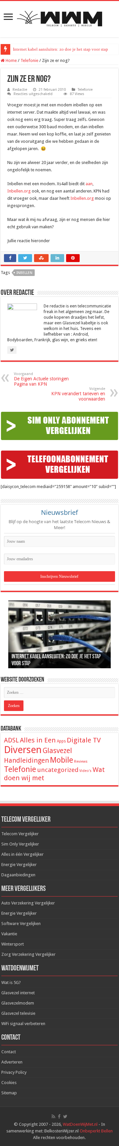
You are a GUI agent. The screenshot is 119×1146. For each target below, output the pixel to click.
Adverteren (11, 1062)
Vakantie (9, 933)
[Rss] (53, 1116)
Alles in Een (38, 740)
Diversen (23, 749)
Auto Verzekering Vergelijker (28, 902)
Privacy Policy (13, 1072)
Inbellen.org (19, 191)
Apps (61, 741)
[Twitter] (65, 1116)
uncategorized (57, 770)
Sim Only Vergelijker (20, 844)
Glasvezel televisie (18, 1013)
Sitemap (9, 1092)
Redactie (20, 89)
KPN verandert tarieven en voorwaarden (78, 394)
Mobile (61, 760)
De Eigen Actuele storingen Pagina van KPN (41, 379)
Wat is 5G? (11, 982)
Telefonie (29, 60)
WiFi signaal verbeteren (23, 1023)
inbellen (24, 273)
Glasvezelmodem (17, 1003)
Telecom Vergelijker (20, 833)
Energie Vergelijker (19, 864)
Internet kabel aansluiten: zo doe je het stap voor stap (60, 49)
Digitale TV (84, 740)
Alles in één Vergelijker (22, 854)
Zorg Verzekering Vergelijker (28, 954)
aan (89, 183)
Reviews (81, 761)
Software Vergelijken (21, 923)
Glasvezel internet (18, 992)
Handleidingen (26, 760)
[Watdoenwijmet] (59, 18)
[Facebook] (59, 1116)
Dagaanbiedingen (18, 874)
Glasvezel (57, 750)
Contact (8, 1051)
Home (11, 60)
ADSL (11, 740)
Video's (85, 771)
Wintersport (12, 944)
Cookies (9, 1082)
